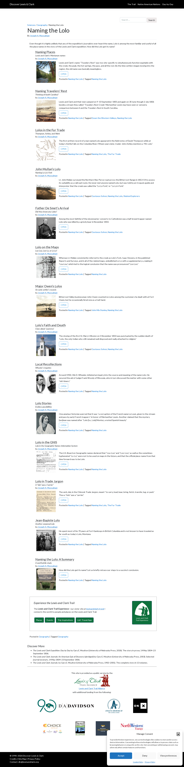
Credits (13, 759)
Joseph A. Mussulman (40, 35)
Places (39, 620)
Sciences (31, 25)
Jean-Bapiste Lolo (47, 520)
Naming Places (45, 52)
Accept (121, 755)
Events (50, 620)
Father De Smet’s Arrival (52, 208)
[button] (178, 733)
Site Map (22, 759)
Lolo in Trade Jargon (49, 481)
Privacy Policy (150, 762)
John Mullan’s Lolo (48, 169)
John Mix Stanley (99, 310)
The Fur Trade (114, 154)
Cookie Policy (138, 762)
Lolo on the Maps (47, 247)
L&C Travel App (84, 620)
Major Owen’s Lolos (48, 286)
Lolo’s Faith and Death (50, 325)
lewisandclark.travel (95, 609)
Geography (42, 25)
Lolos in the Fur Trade (50, 130)
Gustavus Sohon (99, 196)
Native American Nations (149, 4)
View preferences (168, 755)
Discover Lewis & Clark (22, 4)
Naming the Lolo (75, 79)
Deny (144, 755)
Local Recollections (48, 364)
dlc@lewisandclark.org (28, 762)
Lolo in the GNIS (46, 442)
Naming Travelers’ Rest (51, 91)
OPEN (63, 74)
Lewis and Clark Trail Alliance (92, 688)
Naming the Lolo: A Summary (54, 559)
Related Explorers (131, 196)
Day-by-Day (167, 4)
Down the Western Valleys (104, 118)
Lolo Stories (43, 403)
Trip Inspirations (65, 620)
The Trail (131, 4)
